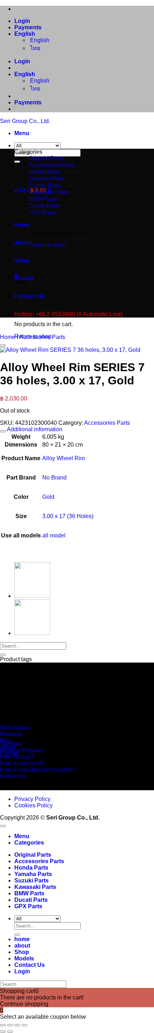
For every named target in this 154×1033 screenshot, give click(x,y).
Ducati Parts (31, 900)
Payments (28, 27)
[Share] (17, 1025)
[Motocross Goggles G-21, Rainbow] (32, 633)
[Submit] (17, 162)
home (22, 225)
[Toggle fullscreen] (10, 1025)
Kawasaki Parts (48, 192)
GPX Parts (28, 906)
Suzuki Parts (45, 185)
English (25, 34)
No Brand (54, 477)
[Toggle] (3, 431)
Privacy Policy (32, 799)
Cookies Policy (33, 805)
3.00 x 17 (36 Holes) (67, 516)
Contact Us (29, 965)
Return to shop (47, 245)
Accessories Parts (51, 165)
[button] (21, 133)
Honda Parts (45, 172)
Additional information (34, 429)
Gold (48, 497)
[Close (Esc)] (24, 1025)
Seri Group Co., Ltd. (25, 121)
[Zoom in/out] (3, 1025)
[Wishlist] (3, 345)
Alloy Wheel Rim (63, 458)
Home (7, 337)
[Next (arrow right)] (10, 1031)
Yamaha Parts (46, 179)
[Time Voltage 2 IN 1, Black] (32, 596)
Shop (21, 260)
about (22, 243)
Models (24, 278)
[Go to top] (3, 826)
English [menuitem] (39, 40)
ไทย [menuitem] (34, 48)
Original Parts (46, 158)
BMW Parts (29, 893)
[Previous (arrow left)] (3, 1031)
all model (54, 535)
